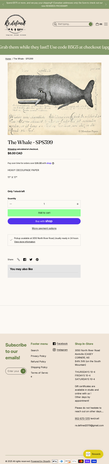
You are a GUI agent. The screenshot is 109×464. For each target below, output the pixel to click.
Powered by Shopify (40, 461)
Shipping (12, 149)
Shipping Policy (39, 367)
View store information (24, 242)
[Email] (18, 259)
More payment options (44, 228)
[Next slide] (106, 4)
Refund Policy (38, 361)
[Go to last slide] (3, 4)
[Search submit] (90, 24)
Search (35, 350)
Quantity (12, 198)
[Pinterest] (37, 259)
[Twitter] (31, 259)
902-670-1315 (82, 418)
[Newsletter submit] (23, 371)
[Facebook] (25, 259)
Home (8, 58)
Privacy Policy (38, 356)
